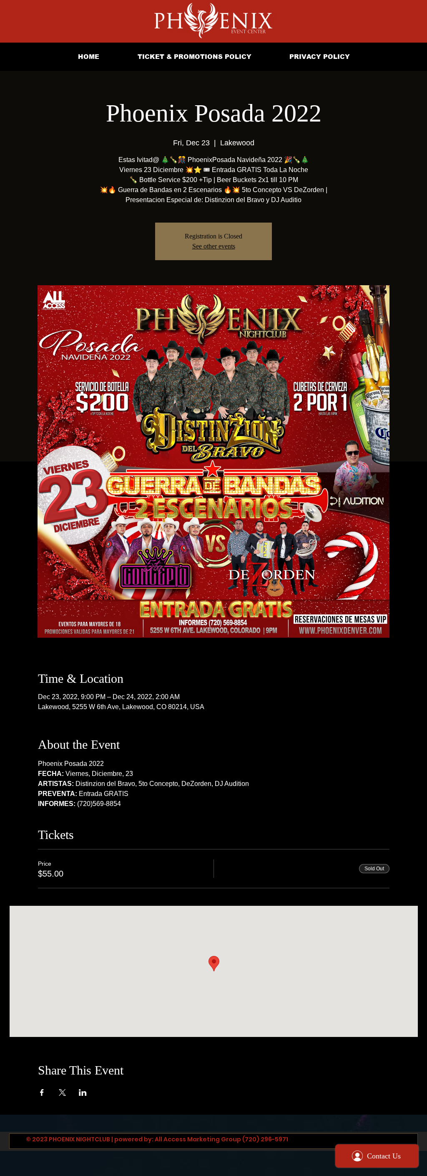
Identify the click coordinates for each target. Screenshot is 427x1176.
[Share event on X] (62, 1092)
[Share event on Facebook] (42, 1092)
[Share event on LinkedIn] (83, 1092)
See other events (213, 246)
